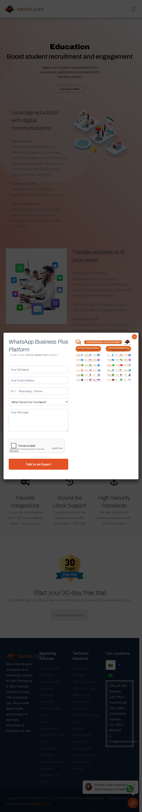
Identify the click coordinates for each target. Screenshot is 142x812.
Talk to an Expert (38, 464)
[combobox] (13, 391)
